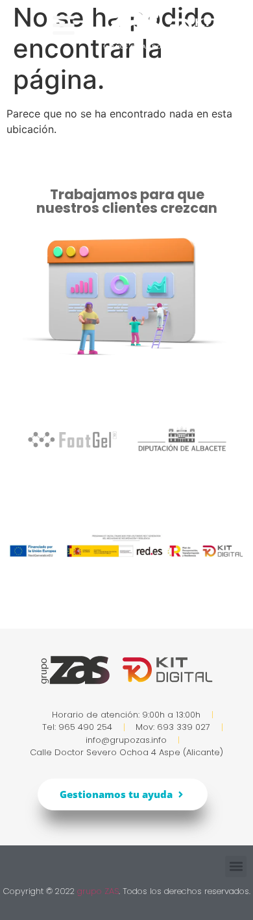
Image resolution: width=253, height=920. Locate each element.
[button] (236, 866)
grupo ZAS (98, 891)
